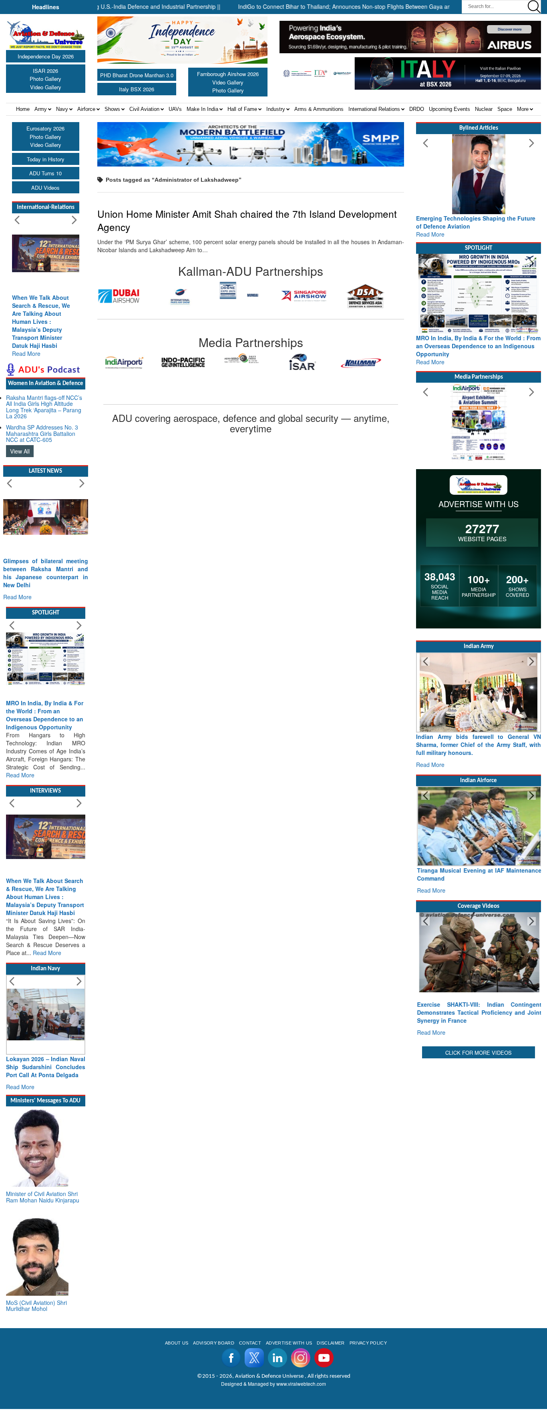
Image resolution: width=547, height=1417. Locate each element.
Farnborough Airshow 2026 (228, 74)
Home (23, 109)
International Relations (374, 109)
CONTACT (250, 1343)
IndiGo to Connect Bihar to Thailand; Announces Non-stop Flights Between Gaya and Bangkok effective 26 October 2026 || (373, 6)
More (523, 109)
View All (20, 451)
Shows (112, 109)
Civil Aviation (144, 109)
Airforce (86, 109)
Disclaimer (330, 1343)
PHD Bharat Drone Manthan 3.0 (136, 75)
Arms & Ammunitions (319, 109)
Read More (26, 353)
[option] (128, 296)
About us (177, 1343)
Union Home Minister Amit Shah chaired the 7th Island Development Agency (247, 220)
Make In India (202, 109)
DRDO (416, 109)
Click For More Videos (478, 1052)
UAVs (175, 109)
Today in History (45, 159)
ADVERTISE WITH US (289, 1343)
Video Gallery (45, 87)
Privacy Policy (368, 1343)
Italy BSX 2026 (136, 89)
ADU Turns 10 (45, 173)
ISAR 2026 (45, 70)
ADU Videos (45, 187)
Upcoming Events (449, 109)
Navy (62, 109)
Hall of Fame (242, 109)
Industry (275, 109)
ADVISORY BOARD (213, 1343)
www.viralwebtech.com (301, 1383)
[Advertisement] (478, 1110)
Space (504, 109)
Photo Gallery (45, 78)
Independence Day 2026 (46, 56)
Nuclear (484, 109)
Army (40, 109)
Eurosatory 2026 (45, 128)
